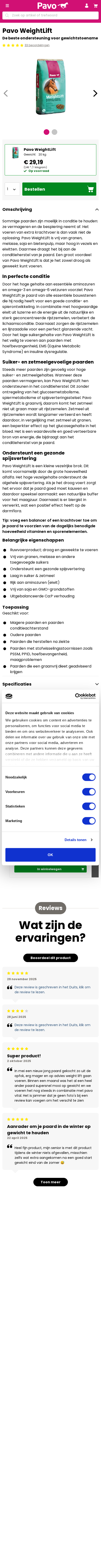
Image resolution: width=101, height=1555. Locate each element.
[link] (96, 6)
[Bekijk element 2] (54, 132)
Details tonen (75, 840)
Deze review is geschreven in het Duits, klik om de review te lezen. (52, 989)
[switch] (89, 791)
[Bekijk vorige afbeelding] (5, 93)
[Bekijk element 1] (46, 132)
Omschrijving (17, 209)
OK (50, 855)
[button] (87, 6)
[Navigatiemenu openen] (7, 6)
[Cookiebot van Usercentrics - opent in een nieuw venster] (75, 696)
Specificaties (16, 684)
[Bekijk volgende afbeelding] (95, 93)
